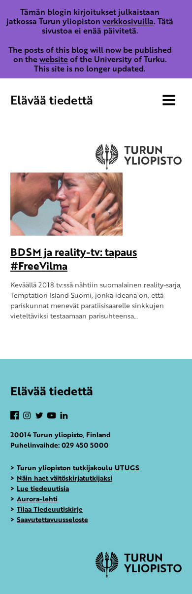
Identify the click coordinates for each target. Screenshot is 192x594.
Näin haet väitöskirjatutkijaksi (64, 478)
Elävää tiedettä (51, 99)
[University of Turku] (139, 575)
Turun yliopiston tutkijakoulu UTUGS (78, 467)
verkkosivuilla (128, 21)
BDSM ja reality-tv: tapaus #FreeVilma (73, 258)
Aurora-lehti (37, 498)
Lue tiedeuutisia (43, 488)
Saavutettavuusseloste (52, 519)
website (53, 59)
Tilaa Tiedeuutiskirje (50, 509)
